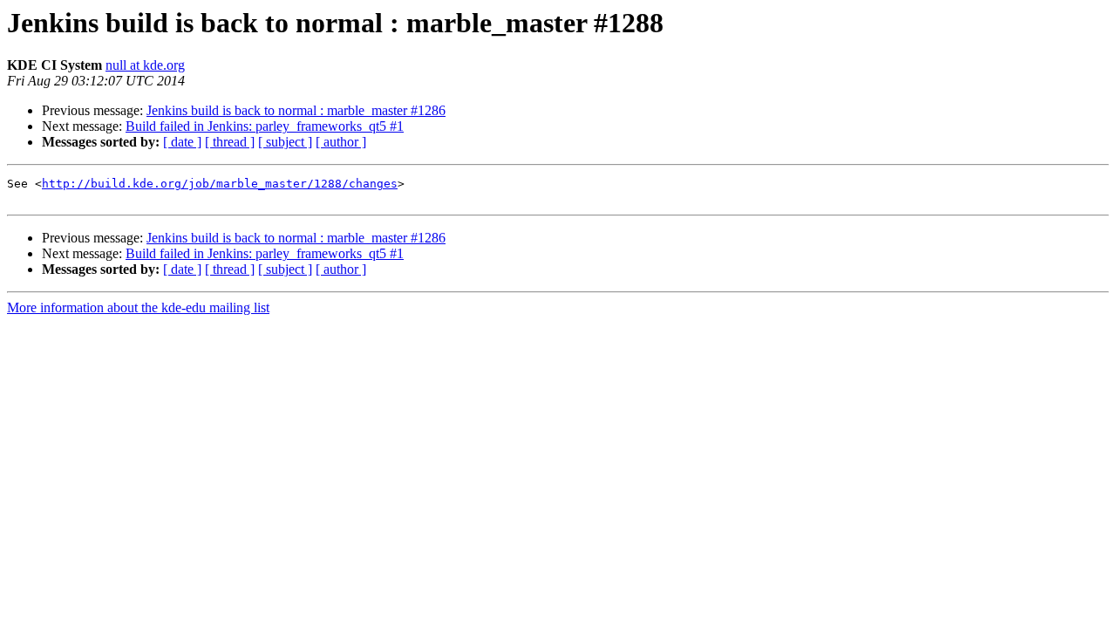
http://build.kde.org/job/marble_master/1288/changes (220, 183)
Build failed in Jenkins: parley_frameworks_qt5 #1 (265, 126)
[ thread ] (230, 141)
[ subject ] (285, 141)
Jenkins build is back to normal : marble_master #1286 (296, 110)
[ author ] (341, 141)
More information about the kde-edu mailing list (138, 307)
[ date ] (182, 141)
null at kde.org (145, 65)
